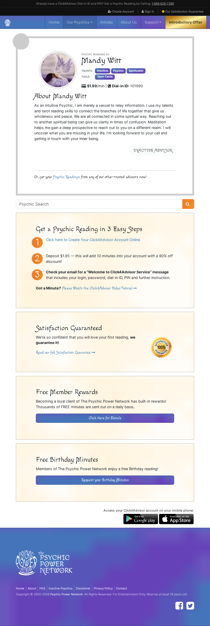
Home (54, 22)
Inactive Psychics (60, 588)
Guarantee (184, 11)
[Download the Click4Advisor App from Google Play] (140, 518)
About (32, 588)
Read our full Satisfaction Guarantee (64, 352)
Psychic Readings (66, 177)
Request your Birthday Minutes (105, 480)
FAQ (42, 588)
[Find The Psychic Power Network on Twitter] (190, 605)
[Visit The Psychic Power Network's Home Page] (44, 567)
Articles (106, 22)
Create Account (122, 11)
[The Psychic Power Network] (7, 22)
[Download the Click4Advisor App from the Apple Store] (176, 518)
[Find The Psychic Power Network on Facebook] (179, 605)
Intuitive (102, 70)
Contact (121, 588)
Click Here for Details (105, 418)
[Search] (188, 204)
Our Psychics (78, 22)
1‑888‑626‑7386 (163, 3)
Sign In (149, 11)
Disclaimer (83, 588)
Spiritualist (136, 70)
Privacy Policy (103, 588)
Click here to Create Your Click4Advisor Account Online (93, 240)
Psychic (118, 70)
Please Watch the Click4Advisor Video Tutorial (97, 288)
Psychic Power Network (66, 594)
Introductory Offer (185, 22)
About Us (129, 22)
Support (152, 22)
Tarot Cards (105, 76)
